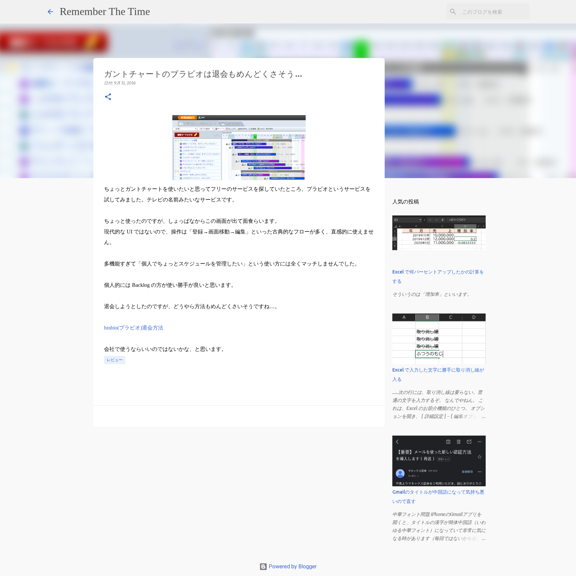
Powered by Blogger (292, 566)
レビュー (115, 360)
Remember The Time (105, 11)
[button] (108, 97)
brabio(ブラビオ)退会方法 (133, 328)
